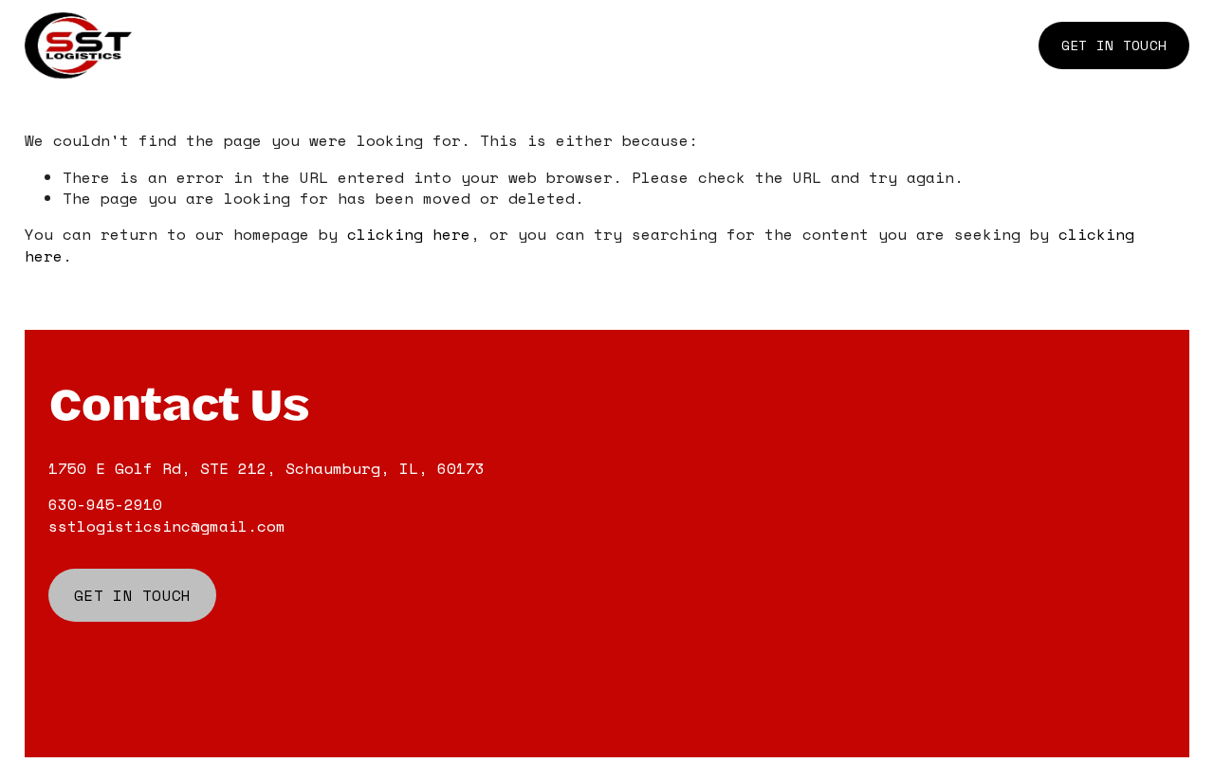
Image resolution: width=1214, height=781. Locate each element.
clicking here (408, 234)
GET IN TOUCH (1114, 45)
